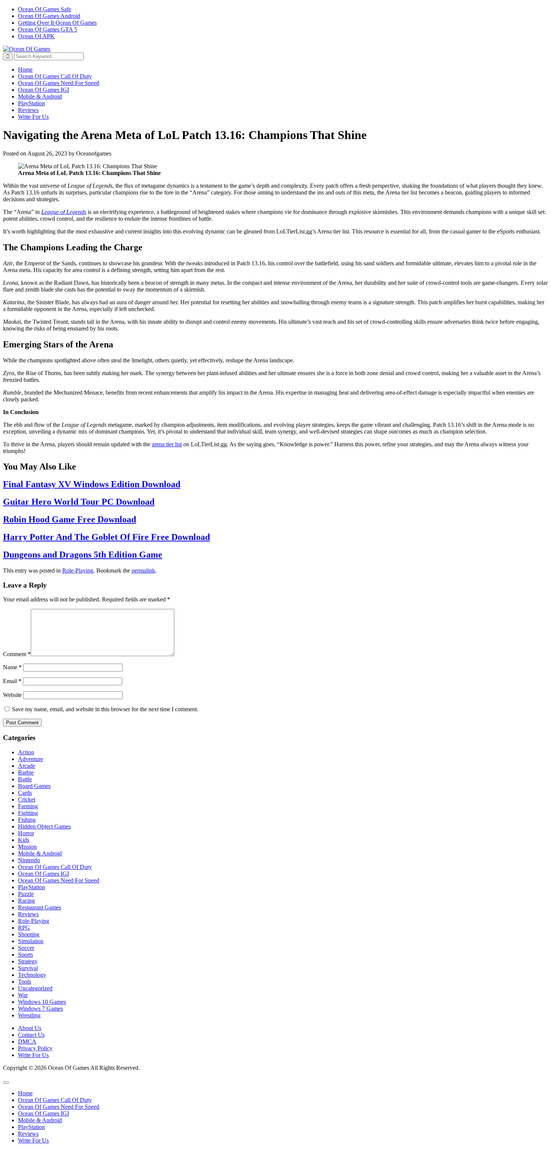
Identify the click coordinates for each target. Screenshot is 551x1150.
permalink (143, 570)
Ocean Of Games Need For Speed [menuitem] (58, 1107)
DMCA (27, 1041)
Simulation (30, 941)
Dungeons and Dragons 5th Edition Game (82, 554)
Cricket (26, 799)
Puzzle (26, 894)
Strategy (27, 961)
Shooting (28, 934)
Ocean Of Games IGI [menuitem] (43, 1113)
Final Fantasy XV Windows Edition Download (91, 484)
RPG (24, 927)
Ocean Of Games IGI (43, 90)
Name (12, 667)
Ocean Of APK (36, 36)
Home (25, 69)
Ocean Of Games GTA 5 (47, 29)
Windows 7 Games (40, 1008)
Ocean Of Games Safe (44, 9)
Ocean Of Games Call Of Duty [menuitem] (55, 1100)
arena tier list (167, 444)
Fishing (27, 820)
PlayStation (31, 103)
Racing (26, 900)
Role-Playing (77, 570)
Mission (27, 846)
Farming (28, 806)
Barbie (26, 772)
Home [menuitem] (25, 1093)
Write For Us (33, 117)
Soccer (26, 948)
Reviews (28, 110)
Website (12, 695)
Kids (23, 840)
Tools (24, 981)
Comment (17, 654)
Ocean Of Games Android (49, 16)
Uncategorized (35, 988)
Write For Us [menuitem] (33, 1140)
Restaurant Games (39, 907)
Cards (25, 793)
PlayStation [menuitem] (31, 1127)
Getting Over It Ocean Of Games (57, 22)
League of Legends (63, 212)
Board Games (34, 786)
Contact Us (31, 1035)
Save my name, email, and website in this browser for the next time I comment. (105, 709)
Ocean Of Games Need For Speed (58, 83)
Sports (25, 954)
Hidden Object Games (44, 826)
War (23, 995)
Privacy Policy (35, 1048)
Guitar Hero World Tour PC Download (78, 502)
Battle (25, 779)
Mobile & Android (40, 96)
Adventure (30, 759)
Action (26, 752)
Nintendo (29, 860)
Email (12, 681)
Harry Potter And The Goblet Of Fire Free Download (106, 537)
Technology (32, 975)
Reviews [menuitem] (28, 1134)
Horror (26, 833)
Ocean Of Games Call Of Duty (55, 76)
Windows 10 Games (42, 1002)
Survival (28, 968)
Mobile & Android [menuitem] (40, 1120)
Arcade (26, 766)
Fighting (28, 813)
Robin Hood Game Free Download (69, 519)
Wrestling (29, 1015)
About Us (29, 1028)
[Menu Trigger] (6, 1082)
